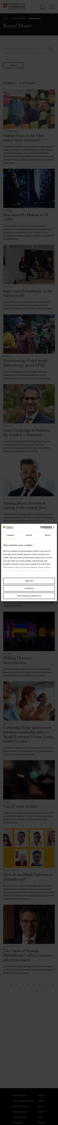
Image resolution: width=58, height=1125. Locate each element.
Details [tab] (29, 535)
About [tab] (47, 535)
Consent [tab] (10, 535)
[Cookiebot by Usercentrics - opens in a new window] (43, 527)
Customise (29, 588)
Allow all (29, 580)
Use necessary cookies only (29, 595)
